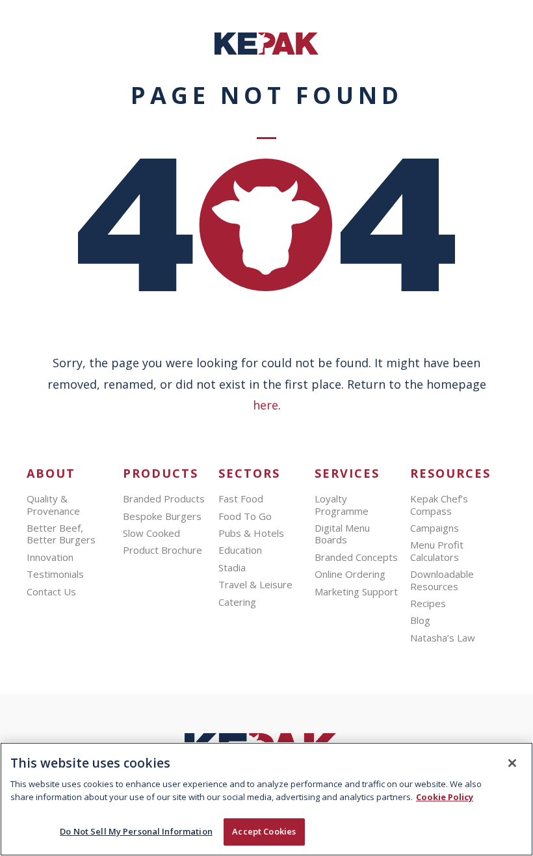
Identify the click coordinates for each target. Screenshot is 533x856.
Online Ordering (350, 573)
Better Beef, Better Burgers (61, 533)
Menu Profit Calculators (436, 550)
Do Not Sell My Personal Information (136, 831)
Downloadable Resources (442, 579)
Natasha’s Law (442, 637)
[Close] (512, 763)
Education (240, 549)
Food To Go (245, 516)
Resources (450, 473)
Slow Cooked (151, 532)
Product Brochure (162, 549)
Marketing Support (356, 591)
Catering (237, 601)
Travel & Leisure (255, 584)
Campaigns (434, 527)
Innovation (50, 557)
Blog (420, 620)
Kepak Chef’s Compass (439, 504)
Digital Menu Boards (342, 533)
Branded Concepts (356, 557)
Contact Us (51, 591)
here (265, 405)
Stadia (232, 567)
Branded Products (164, 498)
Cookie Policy (444, 797)
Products (160, 473)
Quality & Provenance (53, 504)
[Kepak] (266, 51)
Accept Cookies (264, 831)
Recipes (428, 603)
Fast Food (240, 498)
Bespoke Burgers (162, 516)
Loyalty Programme (342, 504)
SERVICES (347, 473)
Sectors (249, 473)
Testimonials (55, 573)
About (51, 473)
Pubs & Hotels (251, 532)
